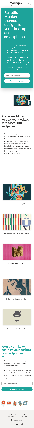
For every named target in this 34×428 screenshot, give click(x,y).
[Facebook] (20, 403)
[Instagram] (3, 403)
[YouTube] (9, 403)
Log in (30, 4)
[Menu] (2, 4)
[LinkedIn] (17, 424)
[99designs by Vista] (16, 4)
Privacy (26, 416)
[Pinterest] (15, 403)
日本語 (21, 420)
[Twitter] (25, 403)
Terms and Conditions (14, 416)
